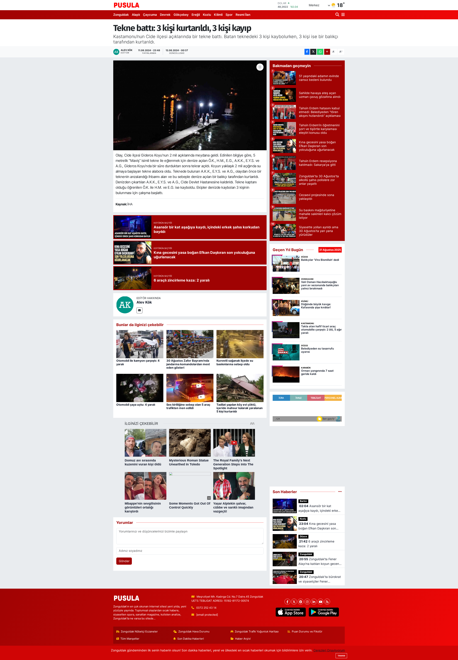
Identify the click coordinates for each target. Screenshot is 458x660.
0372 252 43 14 (206, 607)
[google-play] (324, 612)
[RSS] (327, 602)
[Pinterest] (301, 602)
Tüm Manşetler (129, 638)
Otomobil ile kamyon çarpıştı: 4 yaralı (138, 362)
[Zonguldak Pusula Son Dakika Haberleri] (126, 5)
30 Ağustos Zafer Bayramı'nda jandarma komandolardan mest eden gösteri (188, 364)
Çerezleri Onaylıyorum (329, 650)
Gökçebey (181, 14)
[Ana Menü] (342, 15)
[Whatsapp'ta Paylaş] (320, 52)
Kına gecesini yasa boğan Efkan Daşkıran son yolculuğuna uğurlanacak (317, 526)
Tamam (341, 655)
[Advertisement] (307, 454)
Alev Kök (144, 302)
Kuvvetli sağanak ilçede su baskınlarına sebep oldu (234, 362)
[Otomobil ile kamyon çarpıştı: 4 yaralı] (139, 344)
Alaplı (136, 14)
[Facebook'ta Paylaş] (307, 52)
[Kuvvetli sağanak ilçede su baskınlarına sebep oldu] (240, 344)
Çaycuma (150, 14)
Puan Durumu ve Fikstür (307, 631)
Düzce (303, 536)
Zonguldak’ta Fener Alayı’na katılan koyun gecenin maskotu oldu (320, 561)
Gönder (124, 561)
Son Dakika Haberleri (190, 638)
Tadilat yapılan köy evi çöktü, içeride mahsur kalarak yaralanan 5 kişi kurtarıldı (239, 408)
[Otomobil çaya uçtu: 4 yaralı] (139, 388)
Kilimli (218, 14)
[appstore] (290, 612)
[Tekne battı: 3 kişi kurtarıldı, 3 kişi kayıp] (190, 105)
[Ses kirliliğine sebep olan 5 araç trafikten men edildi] (189, 388)
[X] (294, 602)
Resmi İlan (243, 14)
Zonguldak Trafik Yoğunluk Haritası (257, 631)
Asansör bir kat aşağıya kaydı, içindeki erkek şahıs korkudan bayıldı (319, 508)
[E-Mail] (139, 310)
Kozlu (207, 14)
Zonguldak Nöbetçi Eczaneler (139, 631)
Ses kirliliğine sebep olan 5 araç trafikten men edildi (188, 406)
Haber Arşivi (243, 638)
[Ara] (337, 15)
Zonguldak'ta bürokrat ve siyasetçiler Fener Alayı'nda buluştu (319, 579)
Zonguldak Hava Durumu (193, 631)
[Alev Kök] (124, 304)
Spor (229, 14)
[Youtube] (320, 602)
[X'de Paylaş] (313, 52)
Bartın (303, 501)
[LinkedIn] (314, 602)
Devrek (165, 14)
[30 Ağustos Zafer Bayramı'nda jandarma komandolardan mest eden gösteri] (189, 344)
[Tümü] (340, 491)
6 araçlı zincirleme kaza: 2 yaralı (316, 544)
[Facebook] (287, 602)
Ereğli (196, 14)
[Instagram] (307, 602)
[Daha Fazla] (327, 52)
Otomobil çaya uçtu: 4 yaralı (135, 404)
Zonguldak (121, 14)
